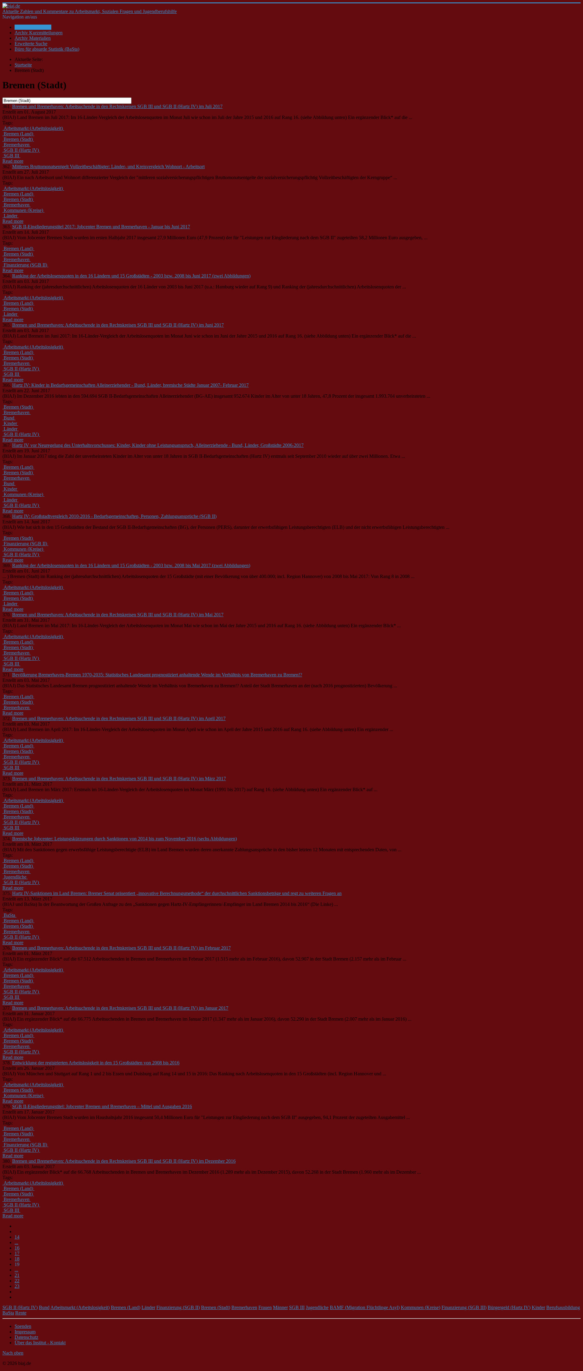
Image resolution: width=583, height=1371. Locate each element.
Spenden (23, 1326)
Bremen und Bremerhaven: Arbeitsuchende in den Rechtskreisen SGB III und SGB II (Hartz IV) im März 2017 (119, 778)
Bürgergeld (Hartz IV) (509, 1307)
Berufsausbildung (563, 1307)
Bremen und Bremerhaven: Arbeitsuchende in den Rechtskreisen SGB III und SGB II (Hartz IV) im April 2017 (119, 718)
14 (17, 1237)
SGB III (297, 1307)
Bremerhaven (244, 1307)
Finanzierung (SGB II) (178, 1307)
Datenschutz (26, 1337)
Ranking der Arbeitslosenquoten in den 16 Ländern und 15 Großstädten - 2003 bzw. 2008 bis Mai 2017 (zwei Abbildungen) (131, 565)
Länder (148, 1307)
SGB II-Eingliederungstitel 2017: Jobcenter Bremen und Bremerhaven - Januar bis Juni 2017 (101, 226)
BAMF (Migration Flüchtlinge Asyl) (365, 1307)
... (16, 1242)
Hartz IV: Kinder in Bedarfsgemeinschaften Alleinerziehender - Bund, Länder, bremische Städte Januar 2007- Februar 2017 (130, 385)
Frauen (265, 1307)
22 (17, 1280)
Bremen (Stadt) (215, 1307)
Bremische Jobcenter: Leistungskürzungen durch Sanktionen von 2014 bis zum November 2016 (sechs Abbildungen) (124, 838)
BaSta (8, 1312)
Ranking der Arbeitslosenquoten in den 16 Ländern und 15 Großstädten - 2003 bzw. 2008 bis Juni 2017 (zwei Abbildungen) (131, 275)
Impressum (25, 1331)
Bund (44, 1307)
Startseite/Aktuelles (33, 27)
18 (17, 1258)
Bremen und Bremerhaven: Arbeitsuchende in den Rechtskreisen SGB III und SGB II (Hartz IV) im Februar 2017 (121, 948)
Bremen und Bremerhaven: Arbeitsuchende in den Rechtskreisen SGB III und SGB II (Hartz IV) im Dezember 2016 (124, 1161)
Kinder (538, 1307)
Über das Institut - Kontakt (40, 1342)
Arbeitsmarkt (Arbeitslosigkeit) (80, 1307)
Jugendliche (317, 1307)
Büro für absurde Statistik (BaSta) (47, 49)
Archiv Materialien (33, 38)
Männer (280, 1307)
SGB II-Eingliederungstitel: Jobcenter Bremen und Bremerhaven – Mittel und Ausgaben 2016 (102, 1106)
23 (17, 1286)
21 (17, 1275)
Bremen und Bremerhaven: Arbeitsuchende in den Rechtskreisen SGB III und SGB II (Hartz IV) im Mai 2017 (117, 614)
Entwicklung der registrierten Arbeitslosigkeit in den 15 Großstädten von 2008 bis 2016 (95, 1062)
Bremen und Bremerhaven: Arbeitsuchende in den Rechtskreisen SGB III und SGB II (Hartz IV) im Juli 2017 (117, 106)
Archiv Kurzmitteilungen (39, 32)
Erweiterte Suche (31, 43)
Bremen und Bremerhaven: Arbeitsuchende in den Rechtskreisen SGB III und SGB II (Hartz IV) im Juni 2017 (118, 325)
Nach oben (12, 1353)
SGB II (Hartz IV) (20, 1307)
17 (17, 1253)
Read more (12, 161)
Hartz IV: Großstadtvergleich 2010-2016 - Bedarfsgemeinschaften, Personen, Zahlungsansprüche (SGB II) (114, 516)
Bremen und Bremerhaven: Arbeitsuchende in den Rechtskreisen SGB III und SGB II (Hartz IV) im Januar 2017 (120, 1008)
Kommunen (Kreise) (420, 1307)
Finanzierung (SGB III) (464, 1307)
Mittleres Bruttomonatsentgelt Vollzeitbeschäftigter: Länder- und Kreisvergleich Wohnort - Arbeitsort (108, 166)
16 (17, 1247)
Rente (20, 1312)
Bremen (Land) (125, 1307)
